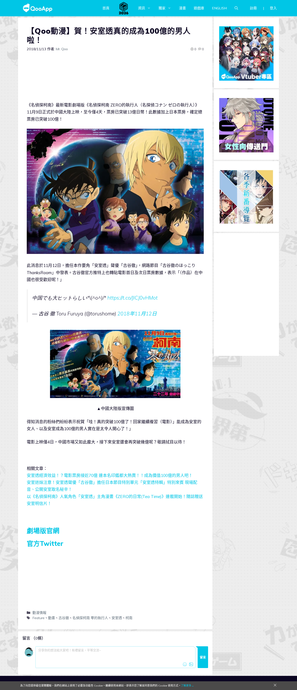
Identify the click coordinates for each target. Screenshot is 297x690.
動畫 (51, 618)
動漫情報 (39, 612)
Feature (38, 618)
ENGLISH (219, 8)
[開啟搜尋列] (236, 8)
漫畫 (182, 8)
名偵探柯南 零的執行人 (90, 618)
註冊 (253, 8)
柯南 (128, 618)
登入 (273, 8)
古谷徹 (63, 618)
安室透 (117, 618)
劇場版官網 (43, 531)
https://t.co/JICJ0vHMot (132, 298)
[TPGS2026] (123, 8)
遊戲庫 (199, 8)
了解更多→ (187, 685)
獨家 (162, 8)
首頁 (105, 8)
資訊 (141, 8)
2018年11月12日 (137, 313)
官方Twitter (45, 543)
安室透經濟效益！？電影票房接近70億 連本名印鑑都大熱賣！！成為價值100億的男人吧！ (110, 475)
